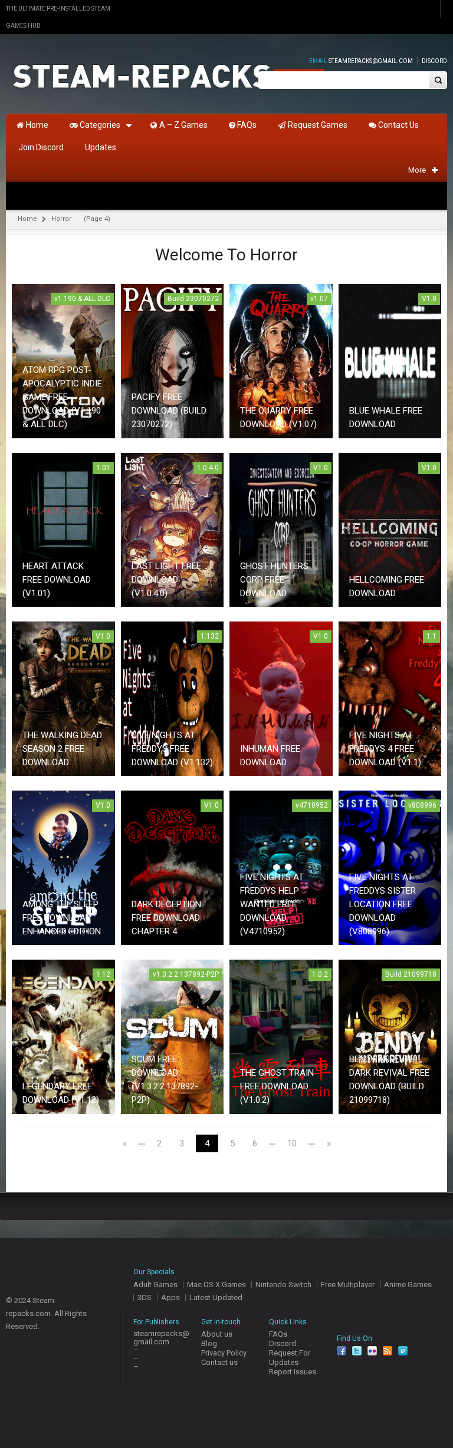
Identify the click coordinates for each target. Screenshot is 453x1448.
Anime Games (408, 1284)
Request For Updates (289, 1357)
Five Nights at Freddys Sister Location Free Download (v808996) (382, 904)
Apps (170, 1297)
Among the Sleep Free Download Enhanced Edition (61, 918)
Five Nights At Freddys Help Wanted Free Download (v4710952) (272, 904)
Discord (434, 61)
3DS (144, 1297)
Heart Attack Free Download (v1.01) (56, 580)
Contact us (219, 1362)
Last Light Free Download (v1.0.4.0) (166, 580)
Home (27, 219)
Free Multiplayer (348, 1284)
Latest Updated (215, 1297)
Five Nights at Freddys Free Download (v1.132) (172, 749)
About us (216, 1334)
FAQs (278, 1334)
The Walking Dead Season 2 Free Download (62, 749)
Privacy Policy (224, 1352)
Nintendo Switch (283, 1284)
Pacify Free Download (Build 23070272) (169, 410)
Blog (209, 1343)
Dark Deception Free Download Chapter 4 (166, 918)
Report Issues (292, 1371)
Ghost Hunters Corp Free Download (274, 580)
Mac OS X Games (216, 1284)
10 (292, 1144)
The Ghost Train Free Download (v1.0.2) (277, 1086)
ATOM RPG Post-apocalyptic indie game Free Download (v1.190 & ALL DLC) (62, 397)
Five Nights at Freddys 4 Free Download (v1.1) (385, 749)
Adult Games (155, 1284)
